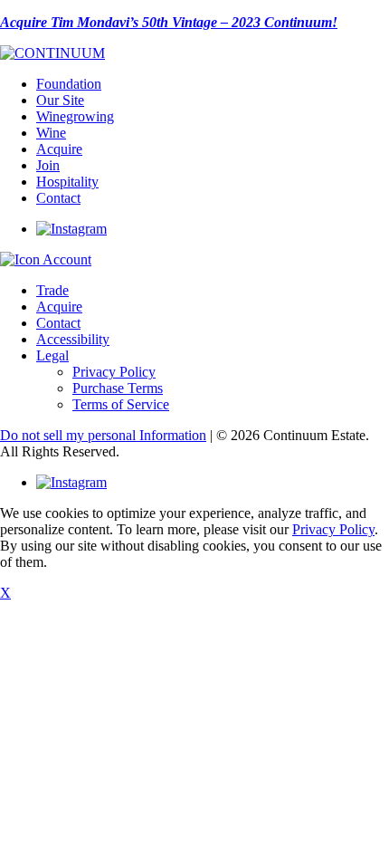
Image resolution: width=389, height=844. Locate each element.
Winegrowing (75, 116)
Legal (52, 355)
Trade (52, 290)
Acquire (59, 149)
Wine (51, 132)
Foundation (68, 83)
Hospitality (67, 181)
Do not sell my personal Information (103, 435)
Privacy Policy (114, 371)
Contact (58, 198)
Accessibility (72, 339)
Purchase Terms (117, 388)
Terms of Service (120, 404)
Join (48, 165)
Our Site (60, 100)
